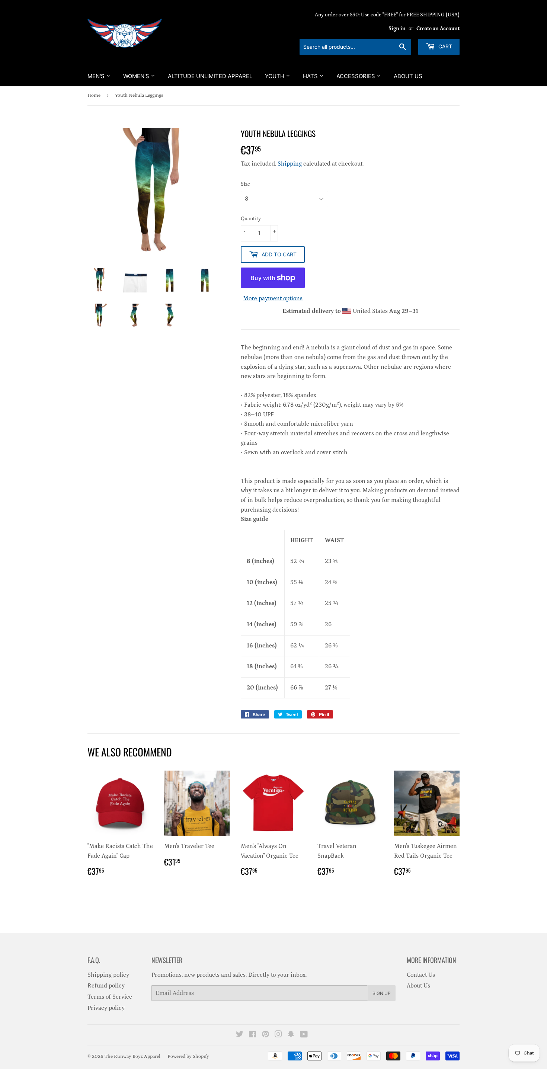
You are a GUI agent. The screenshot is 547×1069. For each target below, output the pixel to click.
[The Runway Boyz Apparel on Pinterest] (265, 1035)
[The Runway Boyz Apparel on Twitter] (239, 1035)
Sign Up (381, 993)
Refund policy (106, 985)
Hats (311, 76)
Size (245, 184)
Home (93, 95)
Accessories (356, 76)
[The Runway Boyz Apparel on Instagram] (278, 1035)
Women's (137, 76)
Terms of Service (109, 996)
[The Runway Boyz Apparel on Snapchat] (291, 1035)
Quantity (251, 219)
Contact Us (421, 975)
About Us (408, 76)
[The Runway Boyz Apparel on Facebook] (252, 1035)
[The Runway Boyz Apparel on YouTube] (304, 1035)
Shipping (290, 163)
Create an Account (438, 29)
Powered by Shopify (188, 1056)
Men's (96, 76)
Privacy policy (106, 1008)
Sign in (397, 29)
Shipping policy (108, 975)
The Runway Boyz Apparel (132, 1056)
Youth (275, 76)
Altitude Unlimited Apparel (210, 76)
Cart (444, 46)
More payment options (273, 298)
